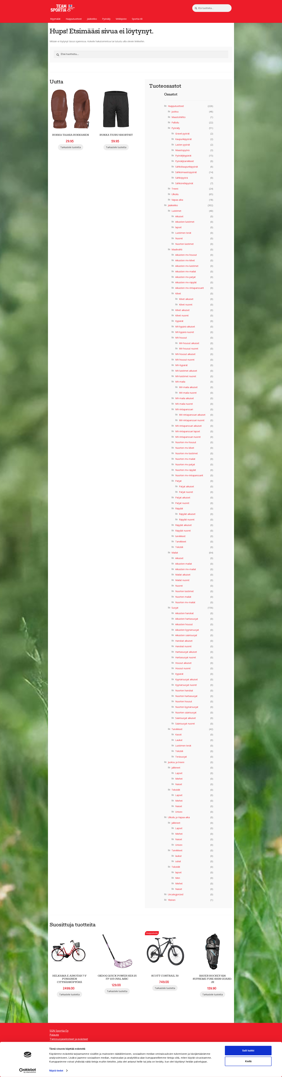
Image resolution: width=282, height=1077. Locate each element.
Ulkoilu (175, 194)
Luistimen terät (183, 232)
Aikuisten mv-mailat (185, 271)
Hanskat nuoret (183, 646)
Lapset (178, 773)
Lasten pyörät (182, 144)
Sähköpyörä (181, 177)
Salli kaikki (248, 1050)
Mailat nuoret (182, 580)
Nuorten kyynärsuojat (186, 706)
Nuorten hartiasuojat (186, 696)
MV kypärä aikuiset (185, 326)
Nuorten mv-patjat (185, 464)
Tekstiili (179, 547)
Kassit (178, 734)
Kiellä (248, 1061)
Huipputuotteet (74, 18)
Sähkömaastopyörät (186, 172)
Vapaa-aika (177, 199)
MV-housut (181, 337)
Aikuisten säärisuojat (186, 635)
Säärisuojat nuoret (185, 723)
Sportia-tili (137, 18)
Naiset (178, 784)
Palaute (54, 1035)
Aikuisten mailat (183, 563)
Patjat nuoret (186, 492)
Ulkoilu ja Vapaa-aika (179, 817)
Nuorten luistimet (184, 243)
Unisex (178, 811)
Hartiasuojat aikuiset (186, 651)
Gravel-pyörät (182, 133)
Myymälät (55, 18)
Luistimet (176, 210)
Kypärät (179, 321)
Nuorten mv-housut (185, 442)
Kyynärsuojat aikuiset (186, 679)
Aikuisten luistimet (184, 221)
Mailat (175, 552)
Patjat (178, 480)
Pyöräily (106, 18)
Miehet (179, 778)
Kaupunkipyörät (183, 139)
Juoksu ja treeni (176, 762)
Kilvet (178, 293)
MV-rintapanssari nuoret (191, 420)
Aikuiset (179, 216)
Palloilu (175, 122)
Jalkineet (176, 767)
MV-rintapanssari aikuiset (192, 414)
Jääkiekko (92, 18)
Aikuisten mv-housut (186, 254)
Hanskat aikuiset (184, 640)
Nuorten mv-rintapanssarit (189, 475)
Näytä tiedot (56, 1070)
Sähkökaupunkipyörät (186, 166)
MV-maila (180, 381)
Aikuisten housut (184, 624)
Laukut (178, 740)
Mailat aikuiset (182, 574)
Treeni (175, 188)
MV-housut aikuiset (189, 343)
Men (177, 877)
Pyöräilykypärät (183, 155)
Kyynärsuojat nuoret (186, 684)
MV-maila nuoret (188, 392)
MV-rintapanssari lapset (187, 431)
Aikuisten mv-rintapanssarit (189, 287)
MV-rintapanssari (184, 409)
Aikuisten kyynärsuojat (187, 629)
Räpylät (179, 508)
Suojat (175, 607)
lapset (178, 227)
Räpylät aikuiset (187, 514)
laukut (178, 855)
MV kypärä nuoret (184, 332)
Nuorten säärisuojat (185, 712)
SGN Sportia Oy (59, 1031)
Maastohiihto (179, 117)
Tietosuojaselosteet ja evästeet (69, 1039)
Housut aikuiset (183, 662)
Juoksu (175, 111)
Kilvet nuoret (185, 304)
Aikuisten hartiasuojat (186, 618)
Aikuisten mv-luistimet (186, 265)
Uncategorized (175, 894)
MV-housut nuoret (188, 348)
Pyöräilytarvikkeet (184, 161)
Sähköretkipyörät (184, 183)
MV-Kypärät (181, 365)
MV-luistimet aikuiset (186, 370)
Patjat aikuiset (186, 486)
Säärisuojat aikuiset (185, 718)
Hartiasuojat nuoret (185, 657)
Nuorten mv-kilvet (184, 447)
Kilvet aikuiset (186, 299)
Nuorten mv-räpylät (185, 470)
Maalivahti (177, 249)
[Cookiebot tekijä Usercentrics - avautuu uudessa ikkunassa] (27, 1070)
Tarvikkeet (180, 541)
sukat (178, 861)
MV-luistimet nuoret (185, 376)
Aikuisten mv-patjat (185, 277)
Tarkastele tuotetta (70, 147)
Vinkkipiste (121, 18)
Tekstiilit (176, 789)
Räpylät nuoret (187, 519)
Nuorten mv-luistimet (186, 453)
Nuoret (179, 238)
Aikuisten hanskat (184, 613)
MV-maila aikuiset (188, 387)
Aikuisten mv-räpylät (186, 282)
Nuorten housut (183, 701)
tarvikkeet (180, 536)
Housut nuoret (183, 668)
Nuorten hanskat (184, 690)
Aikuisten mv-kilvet (185, 260)
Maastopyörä (182, 150)
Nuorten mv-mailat (185, 458)
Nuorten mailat (183, 596)
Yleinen (171, 899)
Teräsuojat (181, 756)
